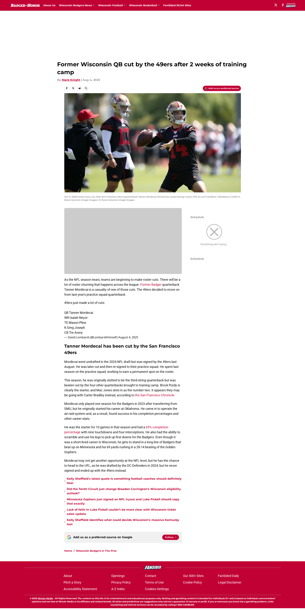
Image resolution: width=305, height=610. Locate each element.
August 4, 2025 (128, 337)
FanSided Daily (228, 576)
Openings (118, 576)
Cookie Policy (192, 582)
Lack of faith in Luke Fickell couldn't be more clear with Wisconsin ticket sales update (121, 512)
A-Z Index (118, 589)
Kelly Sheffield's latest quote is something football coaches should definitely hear (124, 481)
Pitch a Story (72, 582)
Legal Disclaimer (229, 582)
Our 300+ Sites (193, 576)
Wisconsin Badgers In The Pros (96, 550)
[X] (275, 5)
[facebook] (283, 5)
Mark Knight (71, 80)
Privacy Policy (121, 582)
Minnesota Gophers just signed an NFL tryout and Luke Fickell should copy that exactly (123, 501)
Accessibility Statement (80, 589)
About (68, 576)
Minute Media (45, 598)
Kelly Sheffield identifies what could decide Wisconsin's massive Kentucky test (123, 522)
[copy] (86, 88)
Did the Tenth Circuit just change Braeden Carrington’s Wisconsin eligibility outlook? (124, 491)
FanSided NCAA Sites (177, 5)
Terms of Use (154, 582)
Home (68, 550)
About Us (49, 5)
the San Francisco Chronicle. (155, 395)
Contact (150, 576)
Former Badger (150, 284)
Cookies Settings (157, 589)
